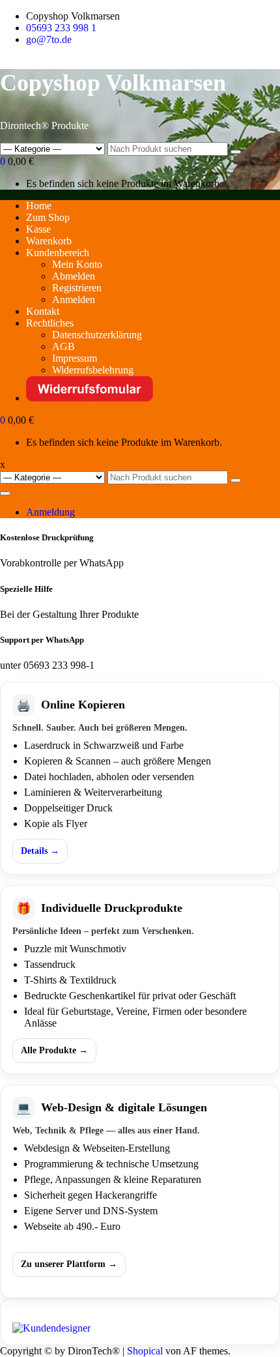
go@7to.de (49, 39)
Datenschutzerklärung (97, 334)
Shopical (145, 1350)
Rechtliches (50, 322)
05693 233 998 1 (61, 27)
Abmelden (73, 276)
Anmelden (73, 299)
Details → (40, 851)
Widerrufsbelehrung (92, 369)
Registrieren (77, 287)
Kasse (38, 229)
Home (38, 205)
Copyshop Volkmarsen (113, 83)
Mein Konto (77, 264)
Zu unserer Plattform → (69, 1264)
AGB (63, 346)
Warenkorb (49, 240)
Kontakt (42, 311)
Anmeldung (50, 512)
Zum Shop (48, 217)
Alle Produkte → (54, 1050)
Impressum (74, 358)
